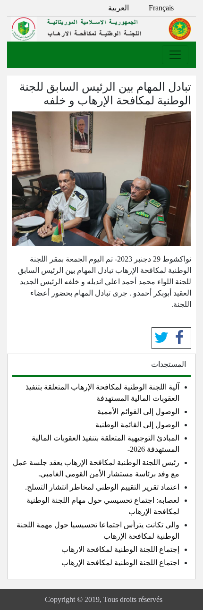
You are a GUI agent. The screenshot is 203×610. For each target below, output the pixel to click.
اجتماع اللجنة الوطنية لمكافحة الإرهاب (120, 563)
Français (161, 8)
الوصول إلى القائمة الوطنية (137, 425)
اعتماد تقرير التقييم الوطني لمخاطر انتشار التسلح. (102, 487)
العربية (118, 8)
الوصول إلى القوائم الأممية (138, 411)
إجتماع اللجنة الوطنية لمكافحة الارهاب (120, 549)
